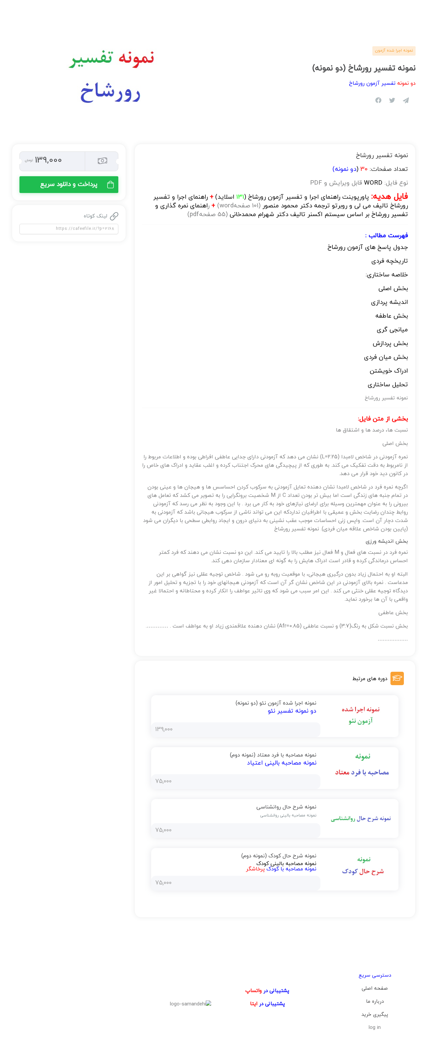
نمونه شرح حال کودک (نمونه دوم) (278, 856)
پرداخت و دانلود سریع (69, 184)
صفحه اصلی (375, 988)
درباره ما (375, 1001)
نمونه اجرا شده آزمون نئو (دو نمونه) (276, 703)
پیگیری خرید (374, 1014)
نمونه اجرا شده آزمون (394, 50)
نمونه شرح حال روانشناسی (286, 807)
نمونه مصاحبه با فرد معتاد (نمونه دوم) (273, 755)
